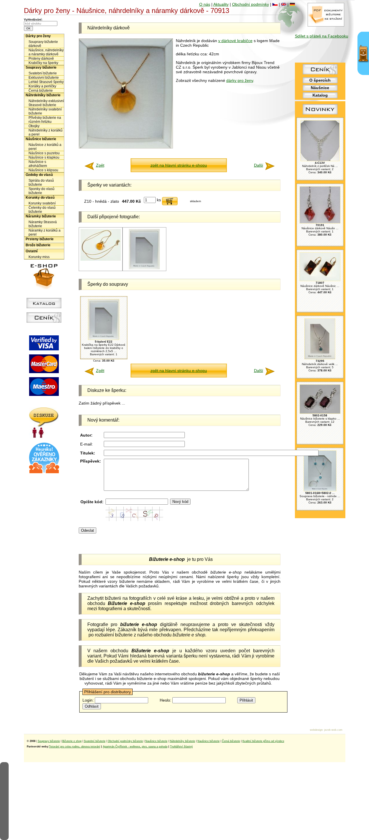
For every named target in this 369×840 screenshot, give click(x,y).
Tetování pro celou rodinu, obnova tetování (74, 746)
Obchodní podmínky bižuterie (125, 741)
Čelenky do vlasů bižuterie (42, 210)
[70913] (144, 268)
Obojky (34, 126)
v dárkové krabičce (235, 40)
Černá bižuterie (41, 91)
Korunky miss (39, 257)
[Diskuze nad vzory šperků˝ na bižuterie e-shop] (44, 436)
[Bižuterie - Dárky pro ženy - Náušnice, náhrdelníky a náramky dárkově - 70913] (126, 147)
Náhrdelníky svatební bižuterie (45, 111)
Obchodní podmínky (250, 4)
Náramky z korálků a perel (45, 232)
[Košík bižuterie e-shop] (44, 287)
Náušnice (320, 87)
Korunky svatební (42, 203)
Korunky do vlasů (40, 198)
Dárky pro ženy (38, 36)
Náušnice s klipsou (43, 170)
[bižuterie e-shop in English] (283, 4)
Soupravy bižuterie (41, 67)
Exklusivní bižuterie (44, 78)
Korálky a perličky (42, 86)
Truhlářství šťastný (181, 746)
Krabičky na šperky (43, 63)
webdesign (316, 729)
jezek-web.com (333, 729)
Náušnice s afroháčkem (38, 164)
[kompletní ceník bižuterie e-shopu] (44, 321)
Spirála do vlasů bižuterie (41, 182)
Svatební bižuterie (43, 73)
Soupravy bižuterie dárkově (43, 44)
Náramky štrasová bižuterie (43, 224)
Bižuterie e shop (72, 741)
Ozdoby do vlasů (39, 175)
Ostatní (31, 251)
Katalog (320, 95)
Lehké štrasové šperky (46, 82)
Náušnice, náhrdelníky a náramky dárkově (46, 52)
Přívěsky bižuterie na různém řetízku (45, 120)
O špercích (320, 80)
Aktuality (221, 4)
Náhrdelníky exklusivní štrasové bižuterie (46, 103)
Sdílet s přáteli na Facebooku (321, 36)
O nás (204, 4)
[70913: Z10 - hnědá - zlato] (100, 259)
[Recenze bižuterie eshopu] (44, 472)
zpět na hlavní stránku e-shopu (178, 165)
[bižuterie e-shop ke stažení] (326, 25)
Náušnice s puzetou (44, 153)
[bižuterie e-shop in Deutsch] (292, 4)
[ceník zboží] (320, 73)
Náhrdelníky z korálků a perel (46, 132)
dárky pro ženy (239, 80)
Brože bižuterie (38, 245)
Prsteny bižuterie (40, 239)
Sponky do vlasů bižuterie (41, 191)
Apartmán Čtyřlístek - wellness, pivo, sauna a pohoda (135, 746)
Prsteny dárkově (41, 59)
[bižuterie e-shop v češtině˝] (275, 4)
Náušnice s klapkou (44, 157)
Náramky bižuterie (41, 216)
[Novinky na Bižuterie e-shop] (320, 114)
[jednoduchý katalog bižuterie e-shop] (44, 307)
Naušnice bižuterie (156, 741)
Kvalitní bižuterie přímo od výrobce (263, 741)
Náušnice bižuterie (41, 139)
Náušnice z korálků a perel (45, 147)
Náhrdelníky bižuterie (43, 95)
